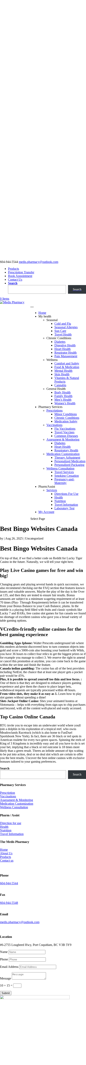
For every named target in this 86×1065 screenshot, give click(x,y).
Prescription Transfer (21, 272)
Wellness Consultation (60, 468)
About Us (6, 853)
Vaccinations (54, 425)
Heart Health (62, 349)
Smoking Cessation (66, 475)
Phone (4, 959)
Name (4, 952)
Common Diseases (66, 436)
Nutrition (60, 501)
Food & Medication (66, 367)
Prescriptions (54, 410)
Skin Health (61, 374)
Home (42, 312)
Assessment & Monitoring (62, 439)
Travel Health (63, 334)
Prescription (7, 792)
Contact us (6, 860)
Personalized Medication (69, 461)
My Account (46, 512)
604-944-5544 (9, 883)
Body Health (62, 392)
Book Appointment (20, 276)
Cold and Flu (62, 323)
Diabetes (59, 341)
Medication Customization (63, 454)
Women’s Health (64, 403)
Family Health (63, 396)
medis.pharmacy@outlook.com (19, 922)
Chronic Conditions (66, 417)
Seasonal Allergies (66, 327)
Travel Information (66, 504)
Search (12, 283)
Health (58, 497)
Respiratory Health (66, 450)
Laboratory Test (64, 508)
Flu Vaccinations (64, 428)
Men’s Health (62, 399)
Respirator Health (65, 352)
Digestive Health (65, 345)
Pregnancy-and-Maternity (64, 481)
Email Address (9, 966)
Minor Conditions (65, 414)
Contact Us (15, 279)
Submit (6, 993)
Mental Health (63, 370)
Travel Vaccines (64, 432)
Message (5, 978)
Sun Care (60, 331)
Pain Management (65, 356)
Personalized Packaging (69, 465)
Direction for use (10, 823)
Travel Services (64, 472)
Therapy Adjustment (67, 457)
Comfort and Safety (66, 363)
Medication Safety (65, 421)
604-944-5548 (9, 902)
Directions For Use (66, 493)
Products (13, 268)
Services (51, 490)
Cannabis (60, 385)
